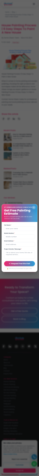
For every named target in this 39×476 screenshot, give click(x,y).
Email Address (9, 241)
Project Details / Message (13, 249)
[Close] (34, 207)
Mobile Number (9, 233)
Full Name (7, 225)
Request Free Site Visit (20, 263)
